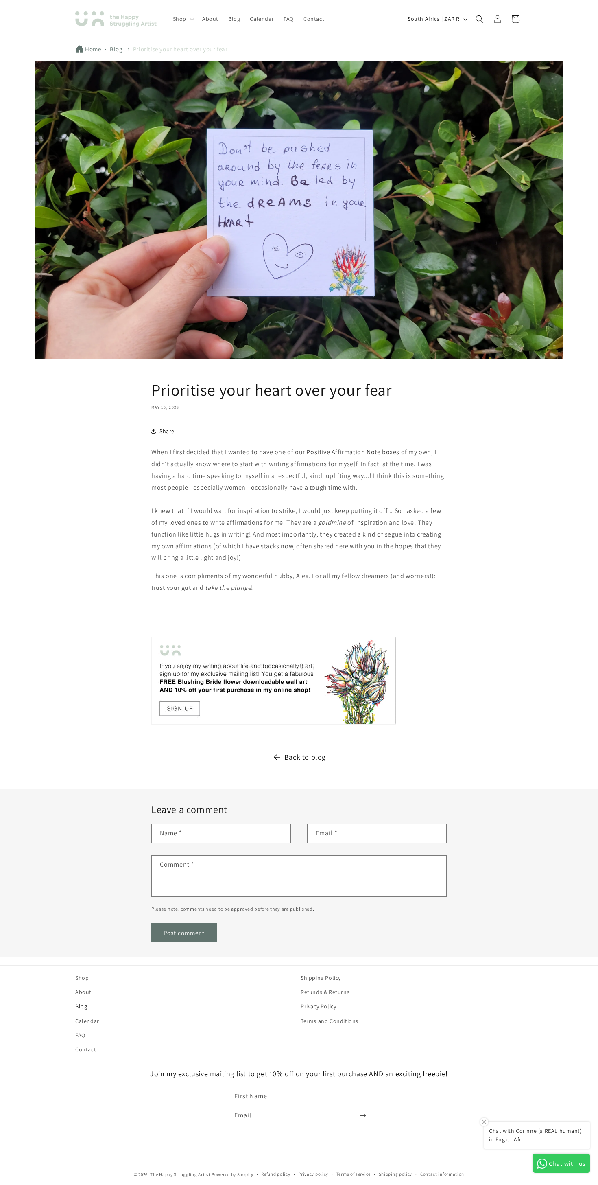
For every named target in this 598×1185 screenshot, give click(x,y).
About (83, 992)
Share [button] (167, 431)
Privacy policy (313, 1174)
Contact (85, 1049)
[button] (182, 18)
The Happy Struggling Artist (180, 1174)
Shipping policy (395, 1174)
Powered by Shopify (232, 1174)
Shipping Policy (321, 977)
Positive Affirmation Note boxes (352, 452)
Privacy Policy (318, 1006)
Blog (116, 49)
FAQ (80, 1035)
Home (93, 49)
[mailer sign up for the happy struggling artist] (273, 724)
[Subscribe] (363, 1115)
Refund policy (275, 1174)
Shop (82, 977)
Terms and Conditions (329, 1021)
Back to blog (305, 757)
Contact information (442, 1174)
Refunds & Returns (325, 992)
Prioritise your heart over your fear (180, 49)
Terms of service (353, 1174)
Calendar (87, 1021)
